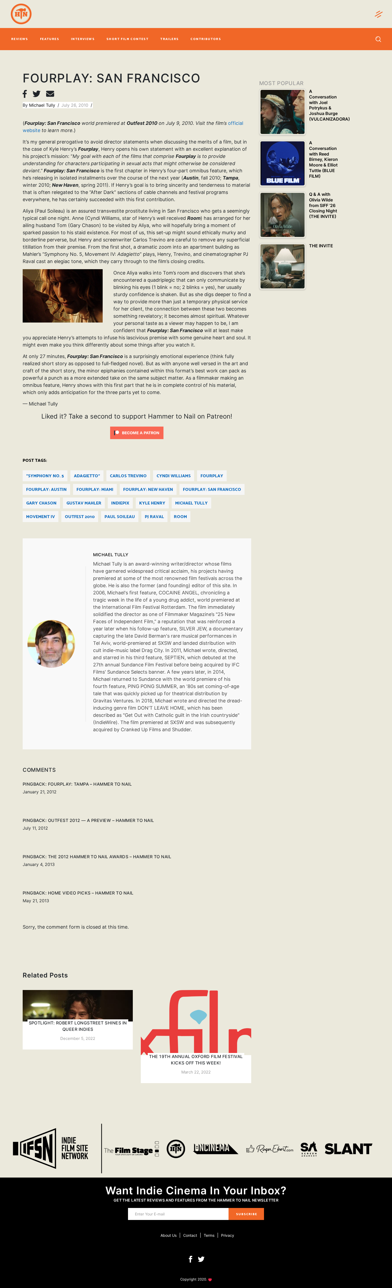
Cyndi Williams (174, 476)
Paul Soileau (120, 516)
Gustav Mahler (83, 503)
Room (180, 516)
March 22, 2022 (196, 1072)
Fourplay (212, 476)
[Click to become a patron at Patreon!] (136, 432)
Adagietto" (87, 476)
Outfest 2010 (80, 516)
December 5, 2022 (77, 1038)
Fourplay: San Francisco (212, 489)
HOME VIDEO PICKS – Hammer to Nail (91, 893)
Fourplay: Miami (95, 489)
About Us (169, 1235)
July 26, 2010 (75, 105)
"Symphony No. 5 (45, 476)
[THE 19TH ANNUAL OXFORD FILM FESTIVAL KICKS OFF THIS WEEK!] (196, 1036)
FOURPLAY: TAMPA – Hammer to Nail (90, 784)
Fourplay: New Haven (148, 489)
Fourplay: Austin (46, 489)
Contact (190, 1235)
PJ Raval (154, 516)
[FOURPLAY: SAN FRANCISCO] (56, 644)
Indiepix (120, 503)
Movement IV (40, 516)
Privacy (227, 1235)
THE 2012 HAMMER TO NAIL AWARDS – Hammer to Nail (109, 856)
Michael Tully (43, 105)
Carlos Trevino (128, 476)
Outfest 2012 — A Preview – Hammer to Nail (101, 820)
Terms (209, 1235)
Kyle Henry (152, 503)
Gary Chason (41, 503)
